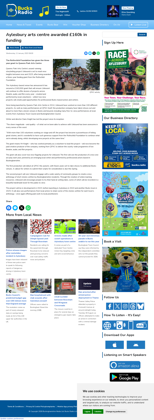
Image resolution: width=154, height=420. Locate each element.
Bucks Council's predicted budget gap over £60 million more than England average (16, 299)
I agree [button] (87, 411)
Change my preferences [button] (115, 411)
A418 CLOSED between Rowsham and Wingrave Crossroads (63, 301)
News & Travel (24, 24)
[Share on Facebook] (86, 53)
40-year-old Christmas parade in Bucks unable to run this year (88, 238)
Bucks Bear (52, 24)
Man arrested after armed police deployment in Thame (88, 295)
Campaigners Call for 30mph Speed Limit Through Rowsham (40, 238)
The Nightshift (62, 11)
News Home (14, 48)
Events (39, 24)
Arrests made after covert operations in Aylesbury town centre (65, 238)
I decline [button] (98, 411)
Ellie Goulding (128, 12)
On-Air (117, 24)
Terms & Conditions (15, 406)
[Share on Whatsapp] (98, 53)
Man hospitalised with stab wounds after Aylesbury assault (40, 298)
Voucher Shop (79, 24)
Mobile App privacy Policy (68, 406)
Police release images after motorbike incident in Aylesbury (16, 253)
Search (142, 34)
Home (9, 24)
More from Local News (33, 48)
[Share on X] (94, 53)
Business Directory (100, 24)
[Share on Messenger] (90, 53)
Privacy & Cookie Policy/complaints (40, 406)
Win (65, 24)
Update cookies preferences (12, 418)
